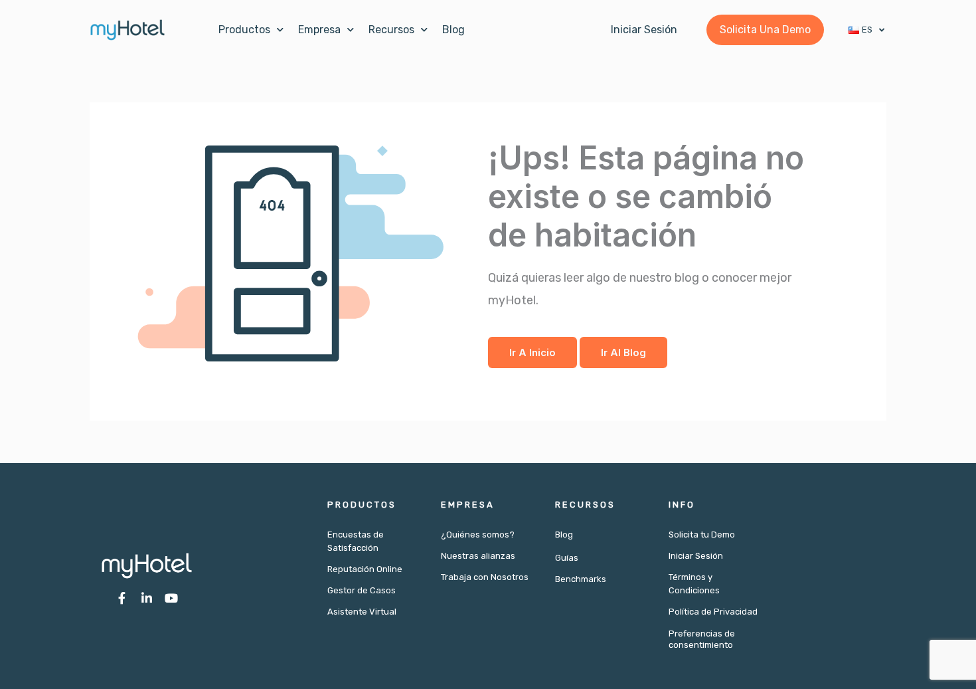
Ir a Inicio (532, 352)
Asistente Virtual (361, 612)
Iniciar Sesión (696, 556)
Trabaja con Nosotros (485, 577)
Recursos (391, 29)
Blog (453, 29)
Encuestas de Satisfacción (355, 541)
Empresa (319, 29)
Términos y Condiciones (694, 583)
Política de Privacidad (713, 612)
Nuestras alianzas (478, 556)
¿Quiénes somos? (478, 535)
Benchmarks (580, 579)
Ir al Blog (623, 352)
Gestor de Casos (361, 590)
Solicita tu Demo (702, 535)
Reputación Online (364, 569)
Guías (566, 558)
